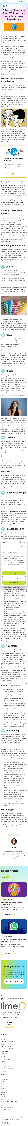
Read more (7, 174)
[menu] (24, 6)
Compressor (8, 595)
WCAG (19, 751)
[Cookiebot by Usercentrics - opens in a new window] (19, 542)
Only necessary (14, 582)
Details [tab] (14, 546)
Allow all (14, 573)
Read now (9, 915)
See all (3, 877)
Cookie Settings (14, 1119)
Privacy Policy (17, 1118)
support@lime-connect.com (11, 1012)
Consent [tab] (5, 546)
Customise (13, 578)
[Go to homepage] (7, 6)
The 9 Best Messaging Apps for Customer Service (11, 903)
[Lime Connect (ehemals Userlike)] (14, 1025)
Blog (2, 996)
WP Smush (12, 591)
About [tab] (23, 546)
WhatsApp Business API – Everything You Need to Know (13, 940)
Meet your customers (12, 981)
